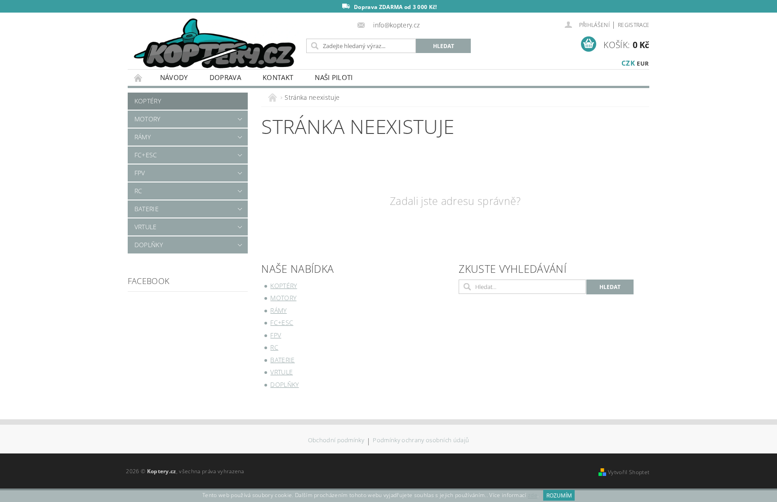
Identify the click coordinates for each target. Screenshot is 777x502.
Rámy (142, 137)
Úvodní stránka (138, 77)
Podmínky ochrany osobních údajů (421, 440)
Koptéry (147, 101)
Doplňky (148, 244)
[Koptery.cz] (215, 44)
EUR (643, 63)
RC (138, 191)
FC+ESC (145, 155)
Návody (174, 77)
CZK (628, 62)
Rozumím (559, 495)
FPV (139, 173)
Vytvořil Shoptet (628, 472)
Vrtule (145, 226)
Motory (147, 119)
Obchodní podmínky (336, 440)
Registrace (633, 25)
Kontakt (278, 77)
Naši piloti (334, 77)
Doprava (225, 77)
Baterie (146, 208)
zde (532, 495)
